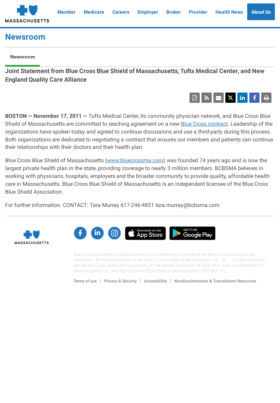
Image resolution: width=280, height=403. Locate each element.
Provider (198, 12)
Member (66, 12)
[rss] (206, 98)
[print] (266, 98)
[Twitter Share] (230, 98)
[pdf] (195, 98)
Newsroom (25, 37)
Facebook (80, 233)
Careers (120, 12)
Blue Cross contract (204, 124)
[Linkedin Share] (242, 98)
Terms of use (85, 281)
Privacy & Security (120, 281)
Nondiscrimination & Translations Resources (215, 281)
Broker (173, 12)
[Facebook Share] (254, 98)
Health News (229, 12)
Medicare (94, 12)
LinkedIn (97, 233)
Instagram (114, 233)
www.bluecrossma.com (135, 160)
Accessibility (155, 281)
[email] (218, 98)
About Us (261, 12)
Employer (148, 12)
